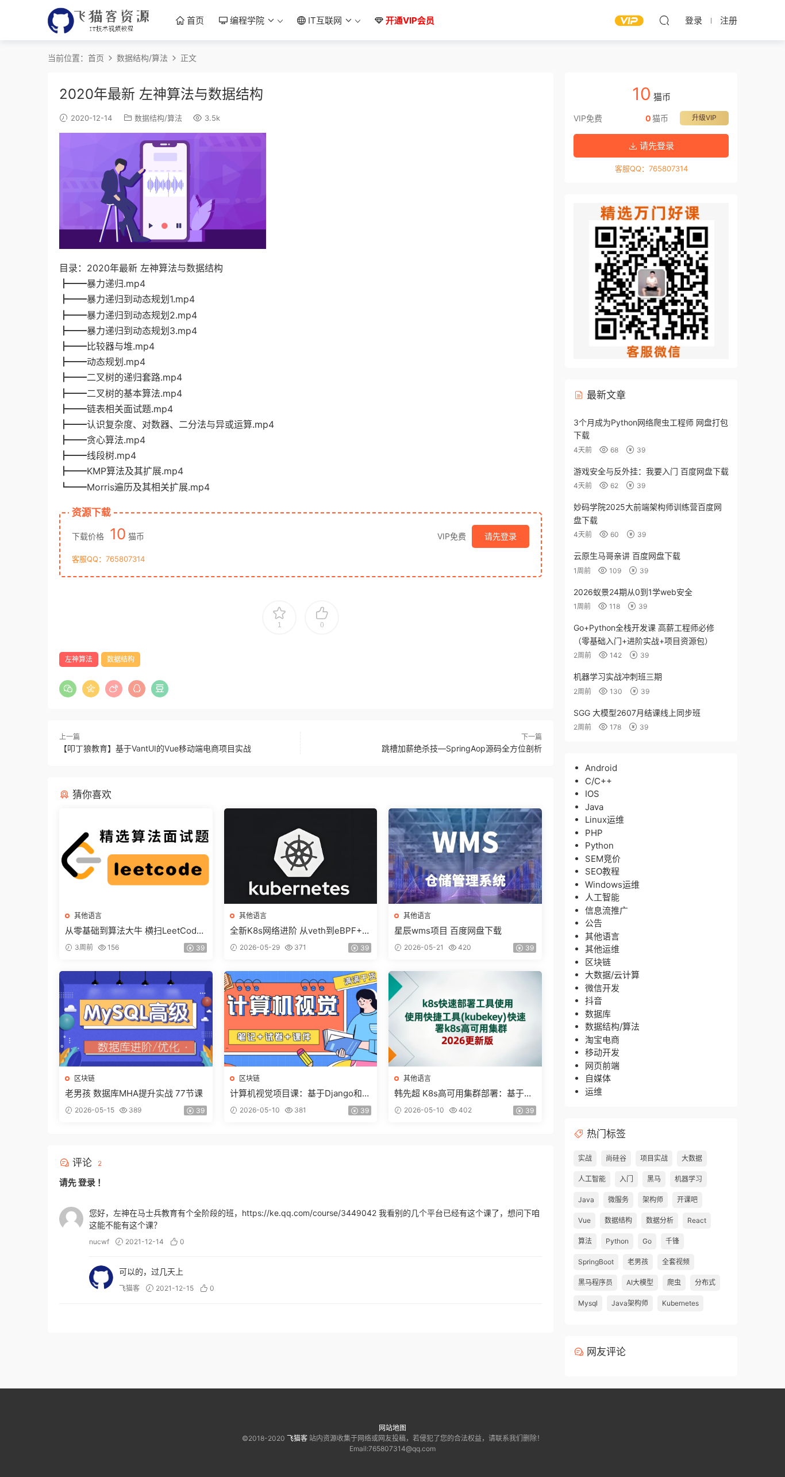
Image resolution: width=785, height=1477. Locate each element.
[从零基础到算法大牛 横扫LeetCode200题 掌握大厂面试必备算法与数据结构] (136, 856)
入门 (626, 1179)
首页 (194, 20)
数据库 (598, 1013)
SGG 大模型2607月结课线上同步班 (637, 713)
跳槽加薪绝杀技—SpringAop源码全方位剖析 (462, 748)
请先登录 (500, 536)
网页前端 (602, 1065)
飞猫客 (99, 20)
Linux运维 (604, 819)
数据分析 (660, 1220)
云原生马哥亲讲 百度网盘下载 (627, 556)
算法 (585, 1241)
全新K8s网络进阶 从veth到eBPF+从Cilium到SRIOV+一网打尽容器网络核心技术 (300, 931)
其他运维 (602, 948)
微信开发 (602, 988)
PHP (594, 832)
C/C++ (598, 781)
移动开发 (602, 1052)
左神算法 (79, 659)
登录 (86, 1182)
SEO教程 (602, 871)
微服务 (618, 1199)
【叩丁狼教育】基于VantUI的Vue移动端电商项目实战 (155, 748)
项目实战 (654, 1158)
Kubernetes (680, 1303)
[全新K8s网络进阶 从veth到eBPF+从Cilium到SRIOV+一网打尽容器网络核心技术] (301, 856)
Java (594, 806)
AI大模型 (639, 1282)
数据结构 (120, 659)
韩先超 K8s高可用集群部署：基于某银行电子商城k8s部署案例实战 (463, 1093)
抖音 (593, 1000)
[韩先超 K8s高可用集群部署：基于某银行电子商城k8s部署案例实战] (465, 1018)
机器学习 (688, 1179)
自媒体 (598, 1078)
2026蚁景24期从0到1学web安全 (633, 592)
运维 (593, 1091)
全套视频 (676, 1261)
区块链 (84, 1078)
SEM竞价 (603, 858)
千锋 (672, 1241)
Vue (584, 1220)
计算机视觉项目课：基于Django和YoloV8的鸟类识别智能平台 (299, 1093)
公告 (593, 923)
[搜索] (664, 20)
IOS (592, 793)
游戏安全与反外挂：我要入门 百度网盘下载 (651, 471)
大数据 (692, 1158)
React (696, 1220)
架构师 (652, 1199)
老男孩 (638, 1261)
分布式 (705, 1282)
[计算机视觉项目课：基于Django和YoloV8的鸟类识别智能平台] (301, 1018)
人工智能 (602, 897)
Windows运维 (612, 884)
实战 (585, 1158)
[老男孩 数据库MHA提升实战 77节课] (136, 1018)
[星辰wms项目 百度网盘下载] (465, 856)
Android (601, 767)
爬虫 (674, 1282)
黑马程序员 (595, 1282)
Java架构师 (629, 1303)
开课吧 (687, 1199)
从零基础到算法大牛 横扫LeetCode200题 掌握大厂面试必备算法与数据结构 (134, 931)
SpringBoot (596, 1261)
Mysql (588, 1303)
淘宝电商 (602, 1039)
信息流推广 (606, 910)
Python (599, 845)
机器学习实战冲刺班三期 (618, 676)
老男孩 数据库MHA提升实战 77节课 (134, 1093)
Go (647, 1241)
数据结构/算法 (158, 117)
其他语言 (88, 915)
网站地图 (392, 1428)
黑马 (654, 1179)
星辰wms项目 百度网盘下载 (448, 930)
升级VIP (704, 117)
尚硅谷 (616, 1158)
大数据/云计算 (612, 974)
